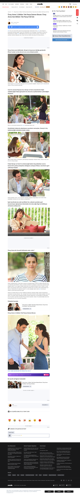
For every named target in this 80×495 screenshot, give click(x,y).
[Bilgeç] (64, 7)
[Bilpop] (66, 7)
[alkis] (73, 7)
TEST (6, 4)
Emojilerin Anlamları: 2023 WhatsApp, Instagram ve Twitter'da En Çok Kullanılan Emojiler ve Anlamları (47, 462)
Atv (9, 19)
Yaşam (55, 18)
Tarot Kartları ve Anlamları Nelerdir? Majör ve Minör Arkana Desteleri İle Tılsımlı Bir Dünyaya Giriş (64, 449)
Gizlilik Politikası (19, 480)
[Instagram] (61, 480)
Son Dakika (45, 475)
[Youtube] (69, 480)
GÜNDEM (17, 4)
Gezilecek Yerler (61, 475)
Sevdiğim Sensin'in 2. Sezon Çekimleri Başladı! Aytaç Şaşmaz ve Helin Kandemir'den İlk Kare (62, 16)
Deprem (14, 475)
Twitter (9, 475)
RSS (53, 480)
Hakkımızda (10, 480)
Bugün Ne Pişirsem (52, 475)
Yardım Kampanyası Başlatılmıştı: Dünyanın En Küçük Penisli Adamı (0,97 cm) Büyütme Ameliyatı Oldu (31, 467)
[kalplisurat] (76, 7)
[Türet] (61, 7)
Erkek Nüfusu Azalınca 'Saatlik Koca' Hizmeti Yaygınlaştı (62, 26)
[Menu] (3, 4)
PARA (31, 4)
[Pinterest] (71, 480)
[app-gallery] (69, 485)
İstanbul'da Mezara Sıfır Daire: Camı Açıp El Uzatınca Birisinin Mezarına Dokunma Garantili (31, 449)
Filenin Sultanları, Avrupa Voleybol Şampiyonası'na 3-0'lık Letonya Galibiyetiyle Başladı (14, 467)
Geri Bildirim (14, 480)
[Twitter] (66, 480)
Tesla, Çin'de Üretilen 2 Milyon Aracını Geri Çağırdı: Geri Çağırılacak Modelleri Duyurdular (62, 21)
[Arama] (70, 4)
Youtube (22, 475)
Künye (51, 480)
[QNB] (59, 7)
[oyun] (71, 7)
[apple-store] (56, 485)
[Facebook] (64, 480)
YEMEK (27, 4)
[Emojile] (69, 7)
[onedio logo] (40, 4)
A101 (36, 475)
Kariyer (36, 480)
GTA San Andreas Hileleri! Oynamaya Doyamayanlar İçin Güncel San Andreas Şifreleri (64, 467)
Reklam (30, 480)
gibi (40, 289)
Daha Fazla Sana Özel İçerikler (61, 39)
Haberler (9, 11)
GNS (15, 22)
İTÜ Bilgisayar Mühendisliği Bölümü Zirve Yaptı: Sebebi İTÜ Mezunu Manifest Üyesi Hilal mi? (31, 456)
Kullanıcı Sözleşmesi (41, 480)
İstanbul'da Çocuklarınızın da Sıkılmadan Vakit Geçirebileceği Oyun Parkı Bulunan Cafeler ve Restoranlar (31, 463)
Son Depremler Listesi (44, 450)
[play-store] (62, 485)
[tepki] (9, 420)
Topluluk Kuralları (26, 480)
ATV (9, 30)
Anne (39, 30)
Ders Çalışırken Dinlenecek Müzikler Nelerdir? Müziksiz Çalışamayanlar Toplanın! (63, 458)
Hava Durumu (42, 448)
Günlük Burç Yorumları (30, 475)
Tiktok (40, 475)
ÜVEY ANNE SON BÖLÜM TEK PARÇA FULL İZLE (19, 370)
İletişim (33, 480)
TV (12, 11)
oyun (23, 125)
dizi (18, 33)
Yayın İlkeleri (48, 480)
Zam (18, 475)
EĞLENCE (22, 4)
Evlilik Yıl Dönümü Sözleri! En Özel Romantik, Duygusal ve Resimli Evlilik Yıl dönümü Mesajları (47, 453)
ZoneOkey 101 (42, 7)
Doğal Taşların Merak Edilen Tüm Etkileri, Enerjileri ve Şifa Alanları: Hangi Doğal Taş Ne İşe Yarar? (47, 459)
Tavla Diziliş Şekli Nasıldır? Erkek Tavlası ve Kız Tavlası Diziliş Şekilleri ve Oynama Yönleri (47, 468)
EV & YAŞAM (11, 4)
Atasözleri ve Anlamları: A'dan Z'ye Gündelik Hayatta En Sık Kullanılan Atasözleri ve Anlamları (46, 465)
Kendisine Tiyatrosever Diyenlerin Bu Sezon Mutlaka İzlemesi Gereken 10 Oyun (62, 31)
